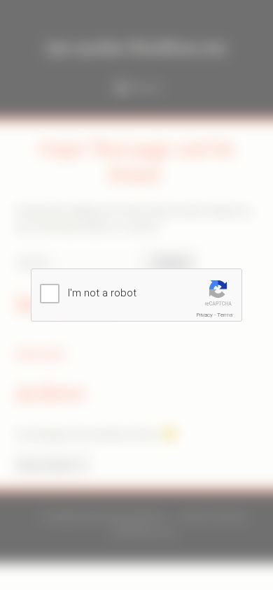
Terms (225, 315)
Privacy (205, 315)
